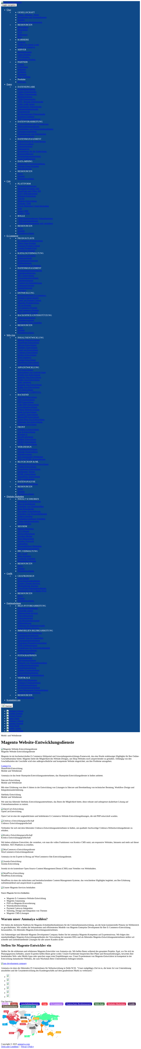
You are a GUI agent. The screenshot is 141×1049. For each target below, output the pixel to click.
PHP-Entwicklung (26, 402)
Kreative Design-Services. (29, 583)
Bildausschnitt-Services (28, 613)
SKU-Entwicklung (26, 275)
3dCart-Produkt (24, 305)
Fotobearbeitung (14, 603)
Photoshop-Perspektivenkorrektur (32, 643)
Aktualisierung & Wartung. (29, 265)
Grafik (9, 573)
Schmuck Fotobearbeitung (29, 683)
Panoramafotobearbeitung (29, 640)
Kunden (21, 20)
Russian (19, 731)
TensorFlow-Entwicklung (29, 476)
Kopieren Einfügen (26, 116)
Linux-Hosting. (24, 54)
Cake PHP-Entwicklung (28, 404)
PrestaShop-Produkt (26, 251)
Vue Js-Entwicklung (26, 432)
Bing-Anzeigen (24, 556)
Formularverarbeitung (27, 131)
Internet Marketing (26, 529)
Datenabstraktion (25, 146)
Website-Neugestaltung (28, 452)
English (19, 713)
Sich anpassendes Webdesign (30, 457)
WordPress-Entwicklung (28, 362)
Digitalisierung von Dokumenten (32, 134)
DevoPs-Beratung (25, 437)
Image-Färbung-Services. (29, 628)
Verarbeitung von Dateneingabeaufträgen (35, 129)
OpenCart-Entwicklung (28, 350)
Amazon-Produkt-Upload (29, 246)
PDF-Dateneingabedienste (29, 119)
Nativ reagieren (24, 382)
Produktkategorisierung (28, 260)
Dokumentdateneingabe (28, 109)
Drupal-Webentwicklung (28, 365)
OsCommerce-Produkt (27, 308)
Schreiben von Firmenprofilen (31, 506)
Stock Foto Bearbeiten (27, 680)
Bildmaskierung (24, 623)
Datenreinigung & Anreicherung (32, 141)
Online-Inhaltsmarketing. (28, 521)
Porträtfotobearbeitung (27, 685)
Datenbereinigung (25, 280)
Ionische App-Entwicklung (29, 377)
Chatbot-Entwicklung (27, 467)
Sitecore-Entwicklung (27, 345)
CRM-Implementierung (28, 221)
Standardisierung (25, 288)
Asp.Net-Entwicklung (27, 397)
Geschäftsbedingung (30, 1004)
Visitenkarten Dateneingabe (30, 107)
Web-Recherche (25, 169)
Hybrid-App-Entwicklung (29, 375)
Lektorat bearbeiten (26, 136)
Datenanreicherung (26, 285)
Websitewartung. (25, 454)
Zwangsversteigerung (27, 186)
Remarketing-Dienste (27, 561)
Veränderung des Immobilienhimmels (34, 648)
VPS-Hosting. (24, 57)
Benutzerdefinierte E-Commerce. (32, 295)
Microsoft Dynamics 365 (28, 188)
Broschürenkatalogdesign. (29, 581)
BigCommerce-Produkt (28, 313)
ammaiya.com (24, 1044)
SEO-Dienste (23, 531)
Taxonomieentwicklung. (28, 278)
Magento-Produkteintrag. (28, 303)
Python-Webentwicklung (28, 409)
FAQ (20, 32)
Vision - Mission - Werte (28, 15)
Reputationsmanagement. (29, 548)
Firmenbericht (24, 111)
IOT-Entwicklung (25, 390)
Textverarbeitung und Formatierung (33, 124)
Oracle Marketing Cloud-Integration (33, 206)
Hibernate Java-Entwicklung (30, 422)
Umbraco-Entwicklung (28, 352)
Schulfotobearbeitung (27, 668)
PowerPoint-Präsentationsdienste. (32, 588)
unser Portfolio (24, 77)
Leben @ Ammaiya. (26, 47)
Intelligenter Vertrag (26, 471)
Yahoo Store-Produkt (27, 243)
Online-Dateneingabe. (27, 92)
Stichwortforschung (26, 534)
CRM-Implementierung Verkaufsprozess (35, 218)
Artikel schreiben (25, 516)
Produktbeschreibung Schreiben (31, 519)
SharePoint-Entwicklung (28, 342)
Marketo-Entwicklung (27, 201)
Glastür (21, 64)
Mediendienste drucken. (28, 586)
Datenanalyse (23, 149)
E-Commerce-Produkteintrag (30, 241)
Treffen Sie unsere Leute (28, 44)
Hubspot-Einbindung (27, 196)
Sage (20, 208)
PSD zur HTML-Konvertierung (31, 459)
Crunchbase (23, 67)
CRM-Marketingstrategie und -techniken (35, 223)
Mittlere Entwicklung (27, 439)
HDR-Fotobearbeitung (27, 645)
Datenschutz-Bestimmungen (30, 22)
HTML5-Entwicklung (27, 444)
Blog (20, 37)
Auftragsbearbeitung (26, 318)
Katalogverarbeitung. (27, 255)
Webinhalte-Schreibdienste (29, 501)
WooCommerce (24, 357)
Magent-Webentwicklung (29, 340)
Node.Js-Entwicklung (27, 412)
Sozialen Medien (25, 536)
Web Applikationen (26, 479)
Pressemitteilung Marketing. (30, 546)
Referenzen (23, 35)
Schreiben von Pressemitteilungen (32, 514)
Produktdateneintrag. (27, 89)
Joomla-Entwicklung (27, 360)
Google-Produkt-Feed (27, 248)
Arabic (18, 728)
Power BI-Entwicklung (28, 484)
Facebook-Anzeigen (26, 558)
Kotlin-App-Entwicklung (29, 387)
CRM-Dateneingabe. (27, 99)
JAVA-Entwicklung (26, 399)
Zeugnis (21, 176)
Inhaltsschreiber (24, 524)
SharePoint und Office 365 (29, 191)
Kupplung (22, 74)
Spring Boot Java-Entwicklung (31, 419)
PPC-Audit (22, 553)
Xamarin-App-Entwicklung (30, 385)
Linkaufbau (23, 544)
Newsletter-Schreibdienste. (29, 511)
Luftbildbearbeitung (26, 653)
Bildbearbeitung (25, 263)
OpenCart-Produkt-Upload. (29, 300)
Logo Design (23, 578)
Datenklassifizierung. (27, 273)
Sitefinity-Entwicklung (27, 347)
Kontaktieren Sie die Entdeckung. (32, 151)
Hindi (16, 726)
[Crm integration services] (14, 963)
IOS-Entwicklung (25, 370)
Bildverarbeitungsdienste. (29, 126)
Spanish (19, 723)
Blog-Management (26, 539)
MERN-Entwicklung (27, 442)
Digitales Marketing (15, 496)
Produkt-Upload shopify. (28, 298)
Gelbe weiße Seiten (26, 104)
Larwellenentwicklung (27, 407)
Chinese (19, 721)
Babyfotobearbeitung (27, 660)
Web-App (11, 335)
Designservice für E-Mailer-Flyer (32, 591)
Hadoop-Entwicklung (27, 424)
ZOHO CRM (23, 213)
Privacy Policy (27, 1046)
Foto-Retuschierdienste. (28, 608)
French (18, 716)
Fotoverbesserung (25, 616)
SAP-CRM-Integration (27, 193)
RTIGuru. (22, 82)
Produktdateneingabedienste (30, 270)
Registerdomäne (25, 52)
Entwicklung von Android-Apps (32, 372)
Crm (8, 181)
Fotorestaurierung (25, 618)
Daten (9, 84)
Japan (16, 718)
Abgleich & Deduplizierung (30, 283)
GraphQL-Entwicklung (28, 414)
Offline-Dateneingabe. (27, 94)
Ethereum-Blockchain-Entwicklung (33, 464)
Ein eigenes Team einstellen (30, 323)
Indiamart (22, 69)
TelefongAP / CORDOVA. (29, 392)
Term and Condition (10, 1046)
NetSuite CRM (24, 203)
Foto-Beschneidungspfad (28, 620)
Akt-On (21, 198)
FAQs (20, 174)
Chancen (21, 42)
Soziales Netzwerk (26, 541)
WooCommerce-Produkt (28, 310)
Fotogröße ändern (25, 611)
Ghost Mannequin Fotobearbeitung (33, 690)
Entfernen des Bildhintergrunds (31, 625)
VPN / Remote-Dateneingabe (30, 102)
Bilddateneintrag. (25, 97)
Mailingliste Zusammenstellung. (31, 164)
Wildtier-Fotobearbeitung (28, 670)
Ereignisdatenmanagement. (29, 156)
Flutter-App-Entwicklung (29, 380)
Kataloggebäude (25, 258)
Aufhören (22, 72)
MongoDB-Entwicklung (28, 417)
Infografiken (23, 27)
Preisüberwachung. (26, 179)
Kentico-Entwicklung (27, 355)
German (8, 706)
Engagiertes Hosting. (27, 59)
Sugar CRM (23, 211)
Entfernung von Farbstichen (30, 633)
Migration (22, 290)
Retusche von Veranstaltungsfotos (32, 663)
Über (9, 10)
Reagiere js (22, 434)
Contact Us (6, 766)
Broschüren (23, 30)
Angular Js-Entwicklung (28, 429)
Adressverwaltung (25, 144)
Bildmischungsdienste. (27, 650)
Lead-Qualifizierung (26, 159)
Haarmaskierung (25, 658)
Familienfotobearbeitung (28, 665)
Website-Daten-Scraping (28, 166)
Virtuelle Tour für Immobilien (30, 638)
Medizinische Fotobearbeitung (31, 675)
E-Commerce (12, 236)
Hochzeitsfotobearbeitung (29, 688)
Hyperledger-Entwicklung (29, 469)
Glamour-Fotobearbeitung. (29, 692)
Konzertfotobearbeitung (28, 673)
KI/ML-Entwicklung (27, 474)
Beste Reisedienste (26, 509)
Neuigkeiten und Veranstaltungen (32, 17)
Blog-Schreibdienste (26, 504)
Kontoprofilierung (25, 154)
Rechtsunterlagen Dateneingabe (31, 114)
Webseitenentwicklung (27, 449)
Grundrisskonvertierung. (28, 635)
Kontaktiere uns (13, 700)
